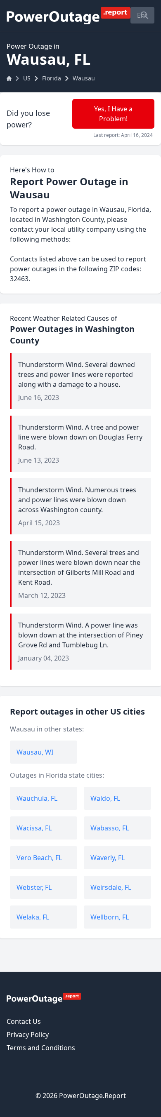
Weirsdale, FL (110, 887)
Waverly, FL (107, 857)
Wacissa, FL (34, 827)
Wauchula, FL (37, 798)
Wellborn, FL (109, 917)
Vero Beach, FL (39, 857)
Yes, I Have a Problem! (113, 113)
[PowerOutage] (44, 998)
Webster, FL (34, 887)
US (27, 78)
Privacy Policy (28, 1034)
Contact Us (24, 1021)
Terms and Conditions (41, 1047)
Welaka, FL (33, 917)
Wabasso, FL (109, 827)
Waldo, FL (105, 798)
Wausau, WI (35, 752)
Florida (51, 78)
